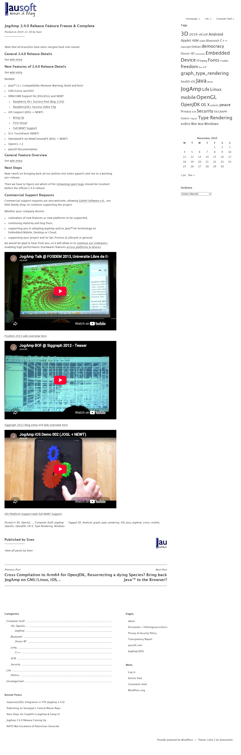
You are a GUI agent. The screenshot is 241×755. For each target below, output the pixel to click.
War (194, 124)
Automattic (226, 740)
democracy (212, 46)
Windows (59, 526)
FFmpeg (202, 60)
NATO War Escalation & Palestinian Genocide (33, 726)
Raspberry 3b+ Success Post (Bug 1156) (38, 101)
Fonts (213, 60)
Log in (131, 672)
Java (128, 522)
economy (200, 54)
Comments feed (137, 684)
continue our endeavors (92, 243)
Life (207, 19)
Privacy (186, 111)
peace (225, 105)
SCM (194, 112)
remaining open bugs (70, 184)
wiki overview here (56, 425)
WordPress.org (136, 690)
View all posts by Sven (19, 550)
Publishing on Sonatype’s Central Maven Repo (33, 708)
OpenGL (9, 526)
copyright (186, 47)
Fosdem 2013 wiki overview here (26, 336)
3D (79, 522)
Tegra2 (193, 119)
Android (87, 522)
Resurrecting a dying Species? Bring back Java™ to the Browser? (127, 575)
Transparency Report (140, 639)
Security (205, 111)
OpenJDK (20, 526)
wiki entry (16, 59)
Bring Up (18, 117)
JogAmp (59, 522)
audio (202, 41)
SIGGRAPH (220, 111)
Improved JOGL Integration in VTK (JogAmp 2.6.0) (36, 702)
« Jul (183, 175)
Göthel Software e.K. (92, 201)
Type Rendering (43, 526)
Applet (186, 40)
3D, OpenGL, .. (24, 522)
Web (201, 124)
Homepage (192, 19)
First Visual (20, 123)
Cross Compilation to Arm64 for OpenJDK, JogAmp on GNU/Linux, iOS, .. (45, 575)
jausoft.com (135, 645)
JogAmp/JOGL (136, 651)
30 (222, 166)
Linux (146, 522)
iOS (122, 522)
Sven (38, 32)
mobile (155, 522)
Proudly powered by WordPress (175, 740)
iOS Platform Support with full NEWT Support (33, 514)
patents (214, 105)
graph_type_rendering (106, 522)
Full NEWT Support (25, 128)
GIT (205, 67)
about (131, 621)
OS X (30, 526)
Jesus (210, 82)
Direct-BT (188, 53)
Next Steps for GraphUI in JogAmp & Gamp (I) (33, 714)
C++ (223, 40)
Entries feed (135, 678)
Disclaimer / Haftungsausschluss (148, 627)
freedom (189, 67)
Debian (196, 46)
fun (200, 67)
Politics (15, 675)
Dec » (191, 175)
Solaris (185, 118)
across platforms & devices (84, 247)
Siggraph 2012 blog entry (21, 425)
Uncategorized (15, 681)
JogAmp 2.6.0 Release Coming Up (26, 720)
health (185, 81)
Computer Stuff (224, 19)
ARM (195, 40)
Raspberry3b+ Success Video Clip (34, 107)
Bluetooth (212, 40)
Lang (14, 647)
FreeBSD (224, 61)
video (185, 124)
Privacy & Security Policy (142, 633)
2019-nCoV (198, 34)
